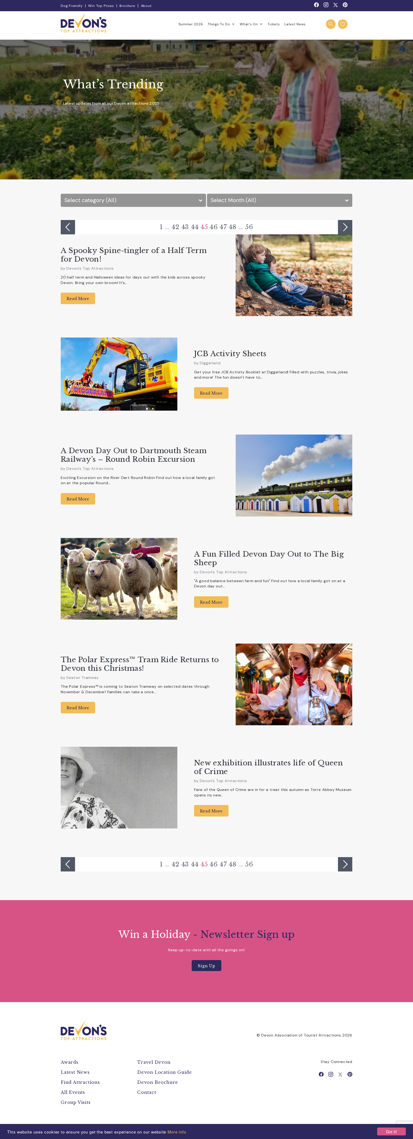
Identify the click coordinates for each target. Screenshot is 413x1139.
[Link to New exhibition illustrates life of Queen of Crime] (119, 787)
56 (249, 227)
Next (345, 227)
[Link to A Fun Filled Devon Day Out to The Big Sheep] (119, 579)
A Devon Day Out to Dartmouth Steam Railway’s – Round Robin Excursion (133, 455)
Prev (68, 227)
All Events (73, 1092)
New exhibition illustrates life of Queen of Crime (268, 767)
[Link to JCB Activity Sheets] (119, 374)
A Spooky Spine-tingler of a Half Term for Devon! (133, 254)
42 (175, 227)
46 (214, 227)
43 (185, 227)
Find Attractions (80, 1082)
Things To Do (219, 24)
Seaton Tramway (82, 677)
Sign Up (206, 965)
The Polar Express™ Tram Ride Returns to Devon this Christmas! (140, 664)
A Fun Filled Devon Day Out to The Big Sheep (269, 558)
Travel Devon (154, 1062)
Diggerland (210, 362)
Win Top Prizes (101, 6)
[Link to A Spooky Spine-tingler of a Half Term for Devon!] (294, 275)
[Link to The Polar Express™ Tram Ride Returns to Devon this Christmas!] (294, 684)
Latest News (295, 24)
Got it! (391, 1131)
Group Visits (76, 1102)
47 (223, 227)
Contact (146, 1092)
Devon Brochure (157, 1082)
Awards (69, 1062)
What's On (249, 24)
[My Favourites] (343, 24)
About (146, 6)
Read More (78, 298)
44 (195, 227)
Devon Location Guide (164, 1072)
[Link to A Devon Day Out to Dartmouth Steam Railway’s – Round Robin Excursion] (294, 475)
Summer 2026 (191, 24)
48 (233, 227)
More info (177, 1132)
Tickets (273, 24)
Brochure (127, 6)
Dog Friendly (72, 6)
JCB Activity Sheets (230, 353)
